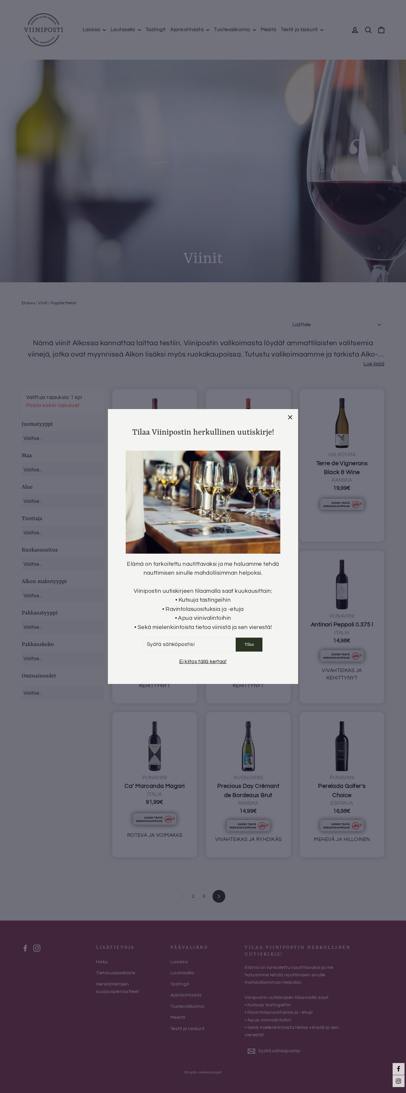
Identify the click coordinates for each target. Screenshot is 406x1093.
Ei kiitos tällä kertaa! (203, 661)
